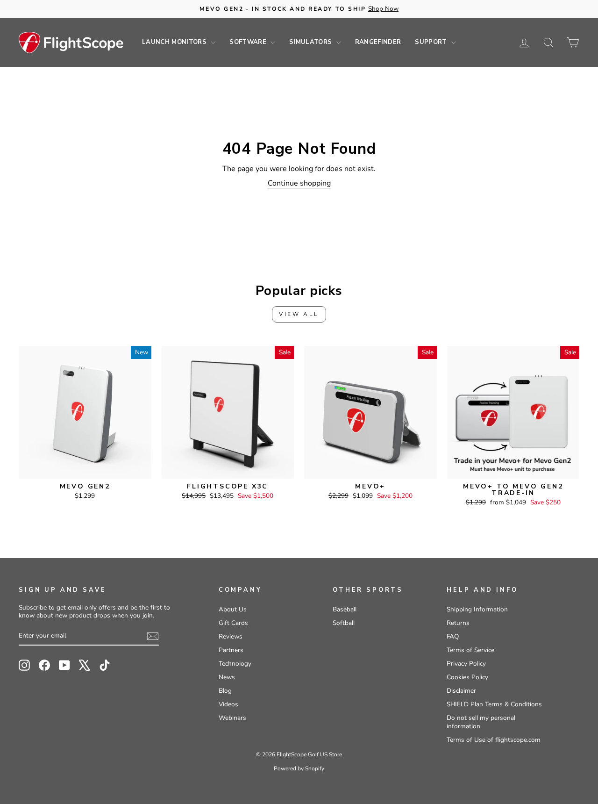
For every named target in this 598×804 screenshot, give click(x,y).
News (227, 677)
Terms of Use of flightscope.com (494, 739)
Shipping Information (477, 609)
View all (299, 314)
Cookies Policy (467, 677)
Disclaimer (461, 690)
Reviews (230, 636)
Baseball (344, 609)
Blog (225, 690)
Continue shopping (299, 183)
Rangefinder (378, 42)
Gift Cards (233, 622)
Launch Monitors (175, 42)
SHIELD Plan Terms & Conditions (494, 704)
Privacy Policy (466, 663)
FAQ (453, 636)
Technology (235, 663)
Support (432, 42)
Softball (344, 622)
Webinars (232, 717)
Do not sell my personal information (481, 722)
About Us (233, 609)
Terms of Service (470, 650)
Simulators (311, 42)
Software (248, 42)
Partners (231, 650)
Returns (458, 622)
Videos (228, 704)
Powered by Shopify (299, 768)
